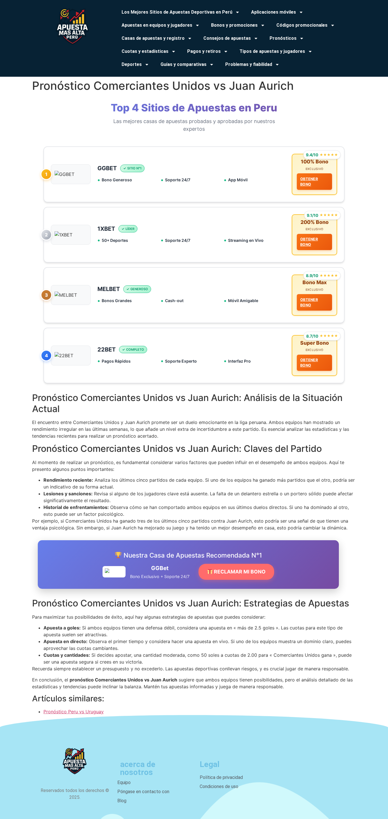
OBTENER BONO (309, 181)
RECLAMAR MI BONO (239, 572)
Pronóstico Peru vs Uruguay (73, 711)
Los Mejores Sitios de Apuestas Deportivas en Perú (177, 12)
